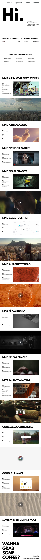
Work (28, 3)
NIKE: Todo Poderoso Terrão (19, 61)
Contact (36, 3)
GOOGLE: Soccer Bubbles (31, 61)
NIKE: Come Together (19, 58)
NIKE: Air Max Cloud (6, 61)
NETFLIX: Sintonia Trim (31, 58)
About (9, 3)
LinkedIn (36, 556)
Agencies (18, 3)
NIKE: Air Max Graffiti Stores (7, 58)
